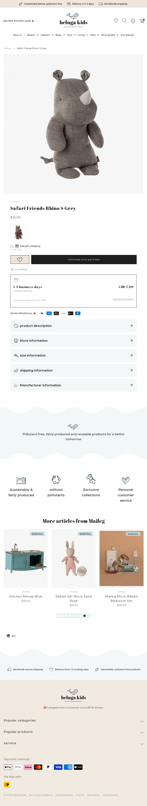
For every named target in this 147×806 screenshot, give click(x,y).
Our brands (127, 34)
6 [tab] (77, 616)
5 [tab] (74, 616)
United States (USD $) (19, 20)
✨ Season (29, 34)
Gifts (93, 34)
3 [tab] (66, 616)
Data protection (64, 794)
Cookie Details (110, 794)
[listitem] (41, 4)
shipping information (123, 299)
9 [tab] (88, 616)
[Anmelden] (133, 22)
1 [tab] (59, 616)
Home (7, 48)
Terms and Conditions (41, 794)
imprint (80, 794)
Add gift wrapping (30, 246)
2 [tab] (63, 616)
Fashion (45, 34)
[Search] (124, 21)
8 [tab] (84, 616)
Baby (59, 34)
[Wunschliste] (116, 21)
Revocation (93, 794)
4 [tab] (70, 616)
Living (81, 34)
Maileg (14, 201)
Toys (69, 34)
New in (17, 34)
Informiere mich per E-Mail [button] (84, 259)
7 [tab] (81, 616)
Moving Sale (108, 34)
